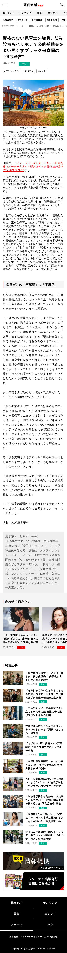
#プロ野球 (37, 20)
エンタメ (53, 13)
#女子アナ (23, 20)
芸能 (39, 13)
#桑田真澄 (52, 20)
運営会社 (13, 936)
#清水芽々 (28, 71)
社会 (22, 26)
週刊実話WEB (8, 26)
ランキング (25, 13)
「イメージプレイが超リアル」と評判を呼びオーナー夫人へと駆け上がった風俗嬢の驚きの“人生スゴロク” (33, 167)
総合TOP (8, 13)
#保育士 (42, 71)
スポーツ (16, 924)
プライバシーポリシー (31, 936)
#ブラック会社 (11, 71)
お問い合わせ (51, 936)
